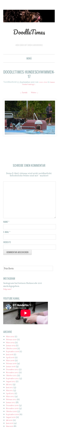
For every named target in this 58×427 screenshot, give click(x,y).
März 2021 (11, 337)
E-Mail (6, 233)
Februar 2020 (13, 340)
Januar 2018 (12, 367)
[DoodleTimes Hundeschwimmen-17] (29, 117)
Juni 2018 (10, 355)
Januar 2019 (12, 346)
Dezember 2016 (14, 406)
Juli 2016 (10, 421)
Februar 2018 (12, 364)
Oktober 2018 (13, 349)
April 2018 (11, 358)
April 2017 (11, 394)
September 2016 (14, 415)
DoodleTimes (29, 31)
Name (6, 222)
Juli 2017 (10, 385)
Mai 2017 (10, 391)
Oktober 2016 (13, 412)
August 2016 (12, 418)
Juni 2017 (10, 388)
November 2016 (14, 409)
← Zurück (22, 92)
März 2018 (11, 361)
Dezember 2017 (14, 370)
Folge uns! (8, 290)
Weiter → (36, 92)
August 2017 (12, 382)
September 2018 (14, 352)
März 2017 (11, 397)
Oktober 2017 (13, 376)
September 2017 (14, 379)
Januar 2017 (12, 403)
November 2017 (14, 373)
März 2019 (11, 343)
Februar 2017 (12, 400)
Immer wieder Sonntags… (29, 84)
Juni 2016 (10, 424)
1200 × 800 (45, 82)
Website (7, 243)
